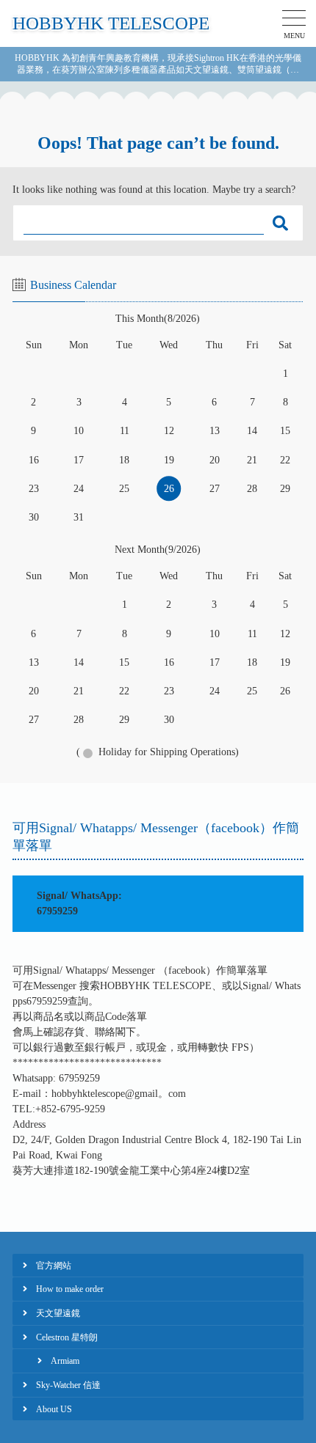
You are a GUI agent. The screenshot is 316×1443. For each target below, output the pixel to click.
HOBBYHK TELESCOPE (110, 23)
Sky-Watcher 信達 (68, 1385)
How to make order (70, 1289)
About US (54, 1409)
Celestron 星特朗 (67, 1337)
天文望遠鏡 (58, 1313)
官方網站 (53, 1265)
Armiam (65, 1361)
